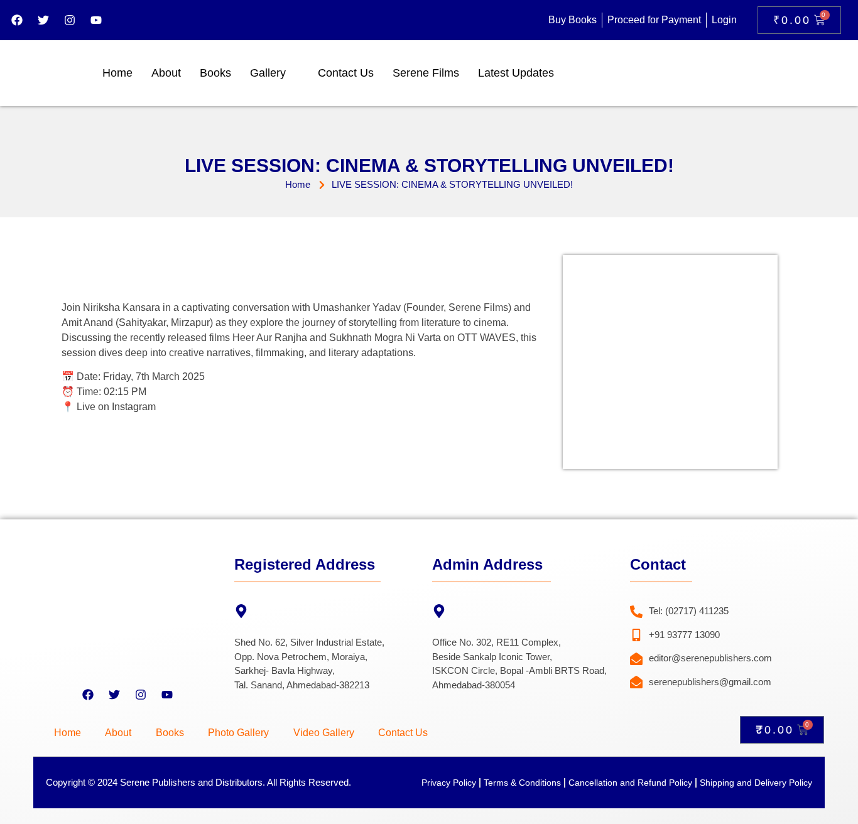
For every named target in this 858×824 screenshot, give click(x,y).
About (166, 73)
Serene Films (426, 73)
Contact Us (346, 73)
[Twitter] (43, 20)
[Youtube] (96, 20)
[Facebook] (17, 20)
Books (215, 73)
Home (117, 73)
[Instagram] (69, 20)
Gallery (268, 73)
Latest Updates (516, 73)
